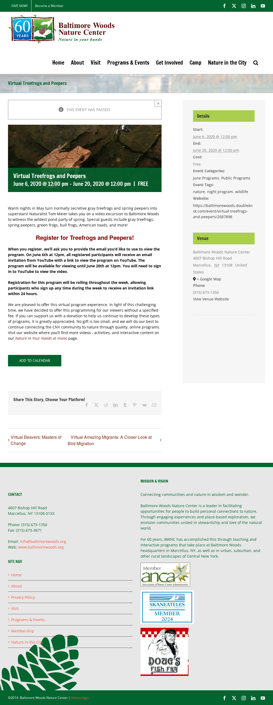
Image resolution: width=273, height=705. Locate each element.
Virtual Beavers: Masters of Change (36, 440)
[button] (255, 63)
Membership (22, 630)
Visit (15, 608)
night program (220, 191)
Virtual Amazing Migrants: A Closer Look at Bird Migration (110, 440)
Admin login (80, 697)
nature (199, 191)
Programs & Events (28, 619)
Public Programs (235, 178)
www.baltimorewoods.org (41, 547)
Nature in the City (27, 642)
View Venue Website (211, 298)
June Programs (206, 178)
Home (16, 574)
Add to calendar (34, 360)
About (16, 586)
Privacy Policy (23, 597)
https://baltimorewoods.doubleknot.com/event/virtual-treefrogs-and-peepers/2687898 (223, 211)
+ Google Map (209, 278)
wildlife (241, 191)
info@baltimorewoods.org (43, 541)
